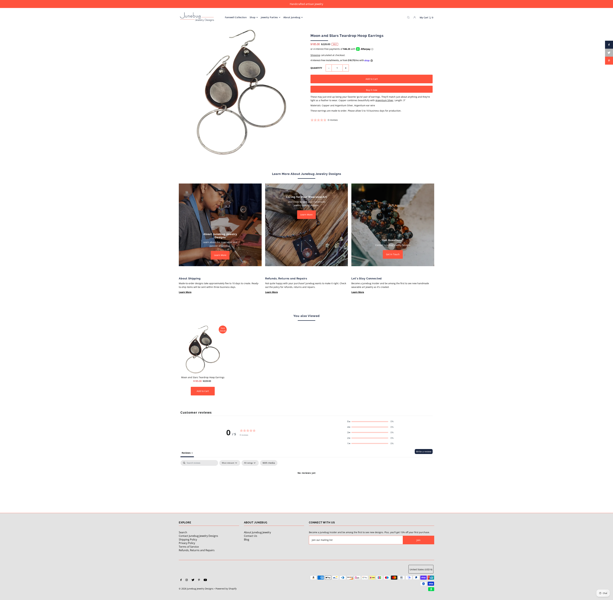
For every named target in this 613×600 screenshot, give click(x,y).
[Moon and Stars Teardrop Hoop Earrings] (203, 349)
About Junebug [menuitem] (291, 17)
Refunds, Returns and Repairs (197, 550)
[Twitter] (193, 580)
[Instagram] (186, 580)
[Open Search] (408, 17)
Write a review (423, 451)
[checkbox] (268, 463)
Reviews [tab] (187, 452)
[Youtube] (205, 580)
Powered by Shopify (226, 588)
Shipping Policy (188, 539)
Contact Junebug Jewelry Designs (198, 536)
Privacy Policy (187, 543)
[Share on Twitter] (609, 53)
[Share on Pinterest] (609, 61)
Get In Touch (393, 254)
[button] (370, 421)
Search (183, 532)
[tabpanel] (306, 484)
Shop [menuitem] (252, 17)
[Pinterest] (199, 580)
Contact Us (250, 536)
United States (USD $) (421, 569)
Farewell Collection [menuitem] (236, 17)
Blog (246, 539)
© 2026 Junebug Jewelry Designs (196, 588)
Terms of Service (189, 546)
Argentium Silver (384, 100)
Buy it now (371, 89)
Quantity (316, 67)
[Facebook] (181, 580)
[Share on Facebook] (609, 45)
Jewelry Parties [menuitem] (269, 17)
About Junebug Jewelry (257, 532)
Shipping (315, 55)
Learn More (220, 255)
